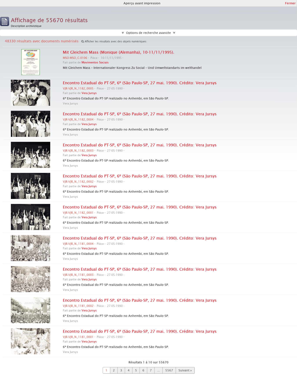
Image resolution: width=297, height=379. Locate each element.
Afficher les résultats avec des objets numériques (115, 41)
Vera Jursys (89, 93)
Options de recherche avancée (148, 33)
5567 (169, 370)
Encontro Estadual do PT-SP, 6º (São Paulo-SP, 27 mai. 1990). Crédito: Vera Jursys (140, 83)
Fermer (290, 3)
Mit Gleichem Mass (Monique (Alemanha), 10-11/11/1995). (118, 52)
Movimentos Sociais (95, 62)
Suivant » (185, 370)
